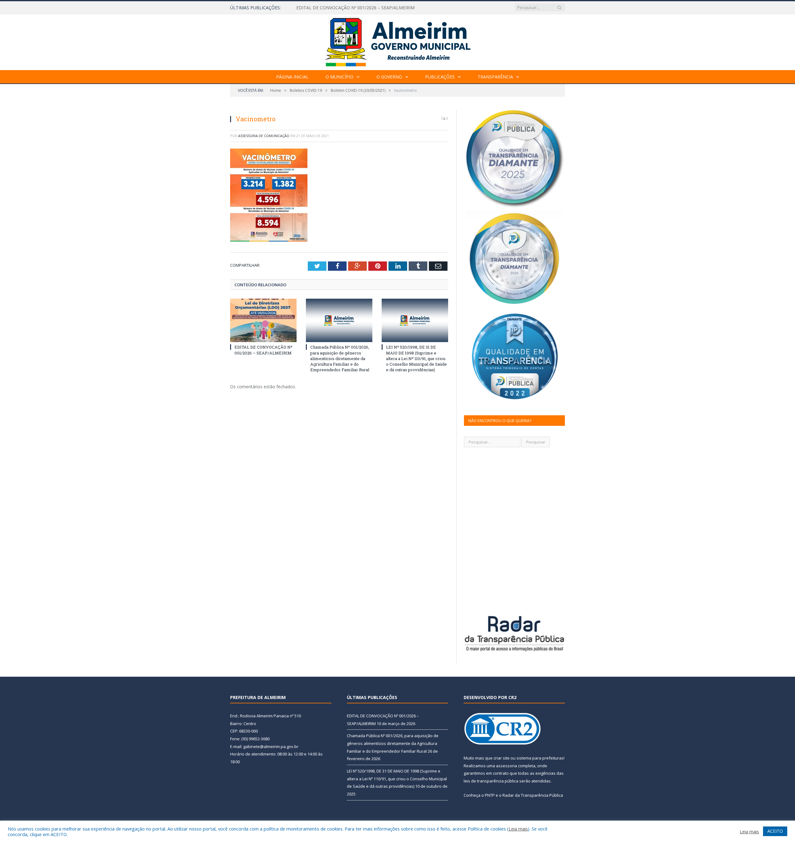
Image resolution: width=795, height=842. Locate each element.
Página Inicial (292, 77)
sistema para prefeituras (540, 758)
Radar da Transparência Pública (532, 795)
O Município (339, 77)
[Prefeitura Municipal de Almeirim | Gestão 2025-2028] (398, 41)
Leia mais (518, 828)
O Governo (389, 77)
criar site (501, 758)
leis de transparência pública (491, 781)
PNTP (490, 795)
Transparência (495, 77)
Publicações (440, 77)
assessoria (506, 765)
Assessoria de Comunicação (263, 135)
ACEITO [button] (775, 831)
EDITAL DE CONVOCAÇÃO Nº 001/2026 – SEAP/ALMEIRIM (263, 349)
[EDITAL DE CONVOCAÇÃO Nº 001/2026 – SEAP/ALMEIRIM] (263, 320)
